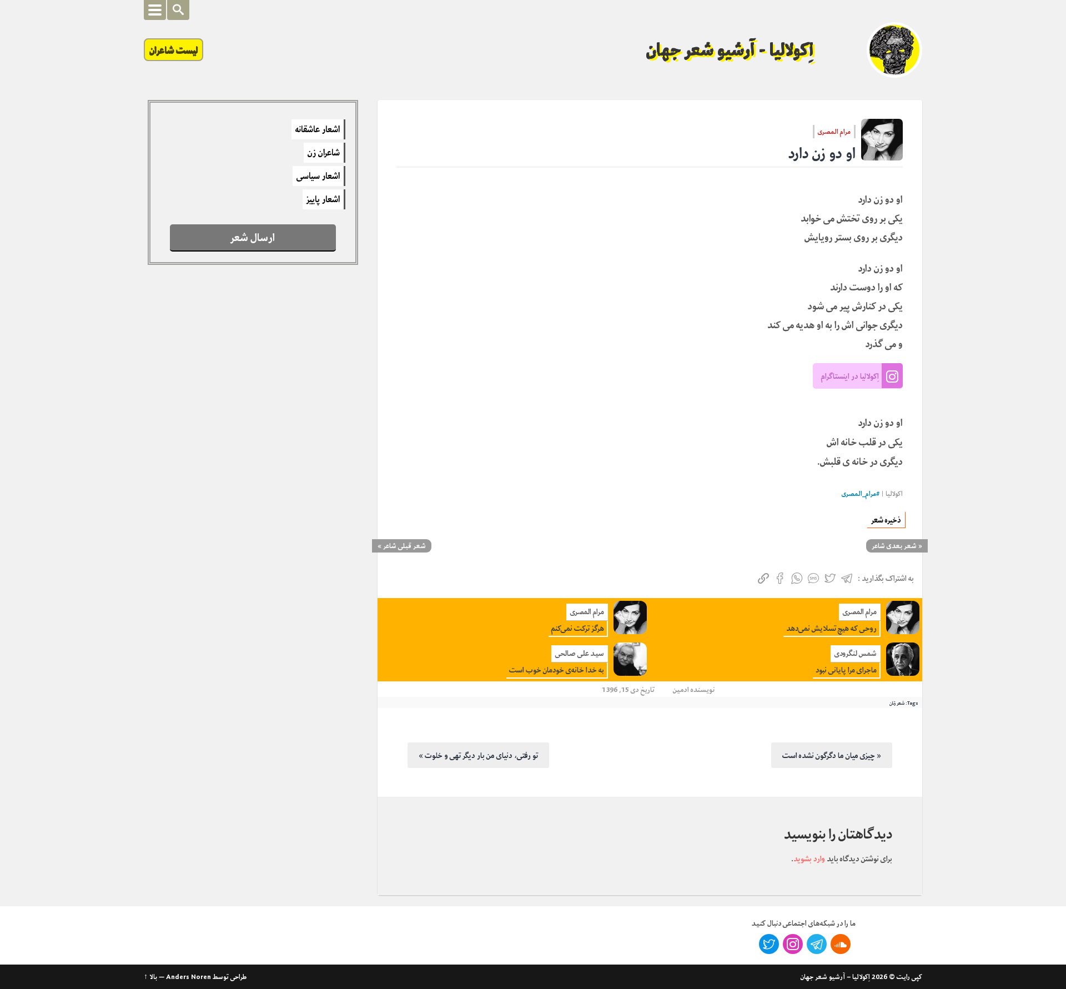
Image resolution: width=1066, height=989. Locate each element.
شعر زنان (896, 703)
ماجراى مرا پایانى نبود (846, 669)
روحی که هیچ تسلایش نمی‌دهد (831, 628)
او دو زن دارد (822, 153)
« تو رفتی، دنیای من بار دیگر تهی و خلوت (478, 755)
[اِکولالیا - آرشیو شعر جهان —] (894, 50)
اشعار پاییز (323, 199)
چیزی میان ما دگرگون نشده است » (831, 755)
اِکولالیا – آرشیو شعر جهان (835, 976)
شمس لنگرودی (855, 653)
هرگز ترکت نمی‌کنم (577, 628)
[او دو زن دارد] (882, 139)
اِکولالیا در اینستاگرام (850, 376)
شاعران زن (324, 153)
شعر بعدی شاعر (894, 546)
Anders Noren (188, 976)
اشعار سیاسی (318, 176)
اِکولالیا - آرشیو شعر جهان (730, 50)
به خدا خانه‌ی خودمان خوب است (556, 669)
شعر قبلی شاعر (404, 546)
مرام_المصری (859, 494)
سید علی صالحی (579, 653)
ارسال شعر (252, 237)
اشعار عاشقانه (317, 129)
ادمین (681, 689)
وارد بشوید (809, 858)
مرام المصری (834, 131)
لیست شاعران (173, 50)
